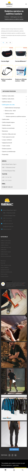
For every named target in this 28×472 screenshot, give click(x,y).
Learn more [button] (16, 465)
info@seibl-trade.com (7, 187)
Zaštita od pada (6, 125)
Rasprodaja (5, 154)
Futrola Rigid (5, 61)
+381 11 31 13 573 (7, 221)
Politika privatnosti (7, 229)
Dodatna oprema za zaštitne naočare (16, 116)
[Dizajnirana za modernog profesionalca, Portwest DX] (14, 408)
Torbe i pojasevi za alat (8, 137)
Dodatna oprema (6, 148)
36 (10, 42)
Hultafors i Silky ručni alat (9, 134)
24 (6, 42)
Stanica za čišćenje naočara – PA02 (21, 80)
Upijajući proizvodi (7, 143)
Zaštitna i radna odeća (8, 96)
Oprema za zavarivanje (8, 128)
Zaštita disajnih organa (8, 122)
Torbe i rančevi (6, 146)
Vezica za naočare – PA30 (6, 80)
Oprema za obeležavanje (8, 151)
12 (3, 42)
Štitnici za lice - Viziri (10, 111)
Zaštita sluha (5, 119)
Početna (6, 17)
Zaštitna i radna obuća (8, 99)
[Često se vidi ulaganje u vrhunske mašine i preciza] (14, 381)
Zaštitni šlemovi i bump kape (12, 108)
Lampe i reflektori (7, 140)
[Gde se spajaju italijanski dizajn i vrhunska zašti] (14, 434)
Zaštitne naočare (9, 113)
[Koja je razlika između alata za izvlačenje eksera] (14, 302)
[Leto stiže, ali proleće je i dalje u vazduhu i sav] (14, 328)
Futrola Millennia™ (20, 61)
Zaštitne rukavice (6, 102)
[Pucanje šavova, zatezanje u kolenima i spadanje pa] (14, 355)
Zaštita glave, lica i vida (16, 17)
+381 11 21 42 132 (7, 218)
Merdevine (5, 131)
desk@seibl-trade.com (8, 226)
